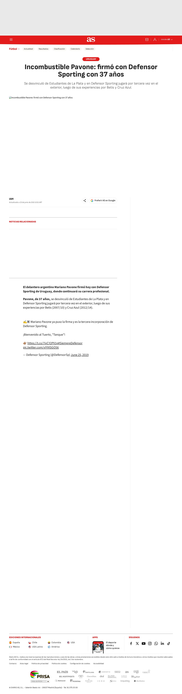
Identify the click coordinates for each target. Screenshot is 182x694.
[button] (85, 200)
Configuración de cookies (80, 663)
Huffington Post (66, 676)
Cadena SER (117, 672)
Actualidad (28, 49)
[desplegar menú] (11, 40)
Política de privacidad (40, 663)
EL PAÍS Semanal (112, 676)
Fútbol (13, 49)
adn (136, 672)
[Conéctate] (155, 39)
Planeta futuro (124, 676)
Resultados (43, 49)
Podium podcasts (89, 681)
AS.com (127, 672)
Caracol (146, 672)
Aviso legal (24, 663)
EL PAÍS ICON (101, 681)
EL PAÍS (62, 672)
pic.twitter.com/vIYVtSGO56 (41, 347)
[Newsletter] (147, 39)
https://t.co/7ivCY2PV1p (42, 343)
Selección (90, 49)
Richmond (60, 680)
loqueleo (125, 681)
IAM (11, 199)
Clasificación (59, 49)
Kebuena (135, 676)
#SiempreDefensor (70, 343)
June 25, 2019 (80, 355)
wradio (81, 676)
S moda (113, 681)
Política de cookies (59, 663)
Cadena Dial (102, 676)
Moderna (75, 681)
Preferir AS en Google (105, 200)
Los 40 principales (75, 672)
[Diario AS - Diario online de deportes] (91, 39)
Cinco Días (91, 676)
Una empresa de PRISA (40, 674)
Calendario (75, 49)
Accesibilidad (98, 663)
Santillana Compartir (104, 672)
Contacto (12, 663)
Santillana (88, 672)
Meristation (139, 681)
